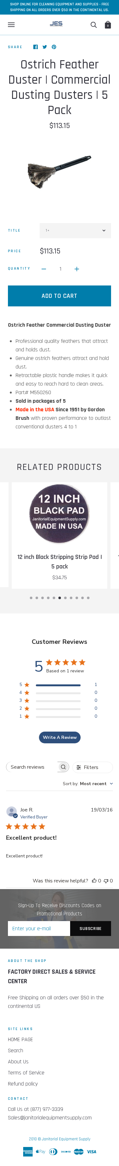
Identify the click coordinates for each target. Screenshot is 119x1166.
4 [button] (48, 598)
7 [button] (65, 598)
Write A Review (60, 737)
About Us (18, 1061)
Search (15, 1050)
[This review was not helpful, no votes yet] (106, 880)
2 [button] (37, 598)
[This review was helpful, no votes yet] (94, 880)
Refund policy (23, 1083)
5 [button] (54, 598)
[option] (59, 172)
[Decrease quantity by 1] (44, 268)
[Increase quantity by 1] (77, 268)
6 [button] (59, 598)
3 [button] (42, 598)
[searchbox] (32, 767)
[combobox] (88, 784)
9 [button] (77, 598)
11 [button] (88, 598)
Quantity (19, 268)
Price (14, 251)
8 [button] (71, 598)
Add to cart (59, 296)
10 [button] (82, 598)
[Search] (93, 25)
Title (14, 230)
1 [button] (31, 598)
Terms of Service (26, 1072)
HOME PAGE (20, 1039)
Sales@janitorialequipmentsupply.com (50, 1117)
